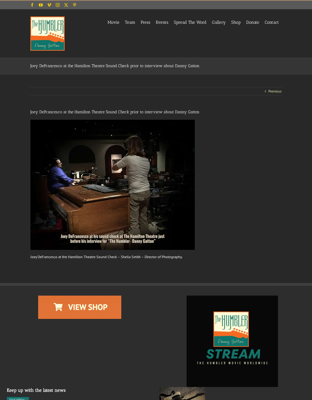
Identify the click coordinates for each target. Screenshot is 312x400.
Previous (275, 91)
